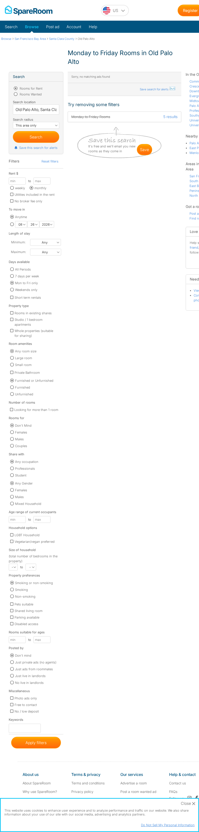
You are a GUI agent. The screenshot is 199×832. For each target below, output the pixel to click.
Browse (32, 26)
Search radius (23, 119)
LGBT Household (27, 535)
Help (93, 26)
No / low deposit (27, 711)
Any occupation (26, 462)
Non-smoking (25, 596)
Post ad (52, 26)
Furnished (22, 387)
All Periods (23, 269)
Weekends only (26, 290)
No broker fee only (28, 201)
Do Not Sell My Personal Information (168, 825)
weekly (20, 188)
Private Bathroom (27, 372)
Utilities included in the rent (35, 194)
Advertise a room (133, 783)
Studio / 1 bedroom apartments (28, 322)
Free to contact (26, 705)
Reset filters (49, 161)
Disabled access (26, 624)
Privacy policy (82, 792)
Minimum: (18, 242)
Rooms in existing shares (33, 313)
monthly (40, 188)
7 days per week (27, 276)
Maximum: (18, 252)
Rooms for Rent (30, 88)
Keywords (16, 721)
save (144, 149)
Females (21, 432)
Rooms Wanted (30, 94)
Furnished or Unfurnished (34, 380)
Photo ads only (26, 698)
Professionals (25, 468)
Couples (21, 446)
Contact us (177, 783)
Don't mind (23, 655)
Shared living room (28, 611)
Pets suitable (24, 604)
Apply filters (36, 742)
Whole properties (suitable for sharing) (34, 333)
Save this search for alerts (38, 148)
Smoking (21, 590)
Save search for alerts (154, 89)
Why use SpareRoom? (40, 792)
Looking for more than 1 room (36, 410)
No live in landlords (29, 683)
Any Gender (24, 483)
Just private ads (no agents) (35, 662)
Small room (23, 365)
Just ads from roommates (34, 669)
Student (20, 475)
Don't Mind (23, 425)
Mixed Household (28, 504)
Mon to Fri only (26, 283)
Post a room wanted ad (138, 792)
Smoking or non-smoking (34, 583)
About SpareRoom (37, 783)
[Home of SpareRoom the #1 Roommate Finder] (28, 10)
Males (19, 439)
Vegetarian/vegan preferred (35, 541)
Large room (23, 358)
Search (11, 26)
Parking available (27, 617)
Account (73, 26)
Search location (24, 102)
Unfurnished (24, 394)
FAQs (173, 792)
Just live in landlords (30, 676)
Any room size (25, 351)
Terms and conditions (88, 783)
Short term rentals (28, 297)
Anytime (21, 217)
